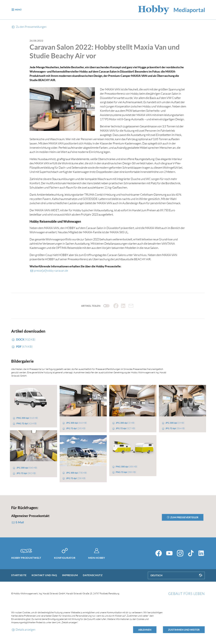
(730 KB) (76, 472)
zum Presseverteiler (184, 517)
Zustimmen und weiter (184, 629)
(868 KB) (76, 422)
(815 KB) (27, 418)
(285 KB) (76, 428)
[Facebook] (158, 553)
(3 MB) (125, 422)
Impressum (70, 575)
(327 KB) (125, 428)
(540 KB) (26, 467)
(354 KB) (175, 428)
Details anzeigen (25, 629)
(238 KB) (76, 478)
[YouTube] (169, 553)
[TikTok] (191, 553)
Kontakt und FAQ (44, 575)
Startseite (19, 575)
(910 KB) (25, 339)
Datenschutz (92, 575)
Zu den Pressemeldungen (30, 26)
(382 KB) (26, 473)
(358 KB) (126, 466)
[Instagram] (180, 553)
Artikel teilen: (91, 305)
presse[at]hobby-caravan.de (51, 270)
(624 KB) (26, 423)
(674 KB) (24, 346)
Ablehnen (144, 629)
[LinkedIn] (201, 553)
